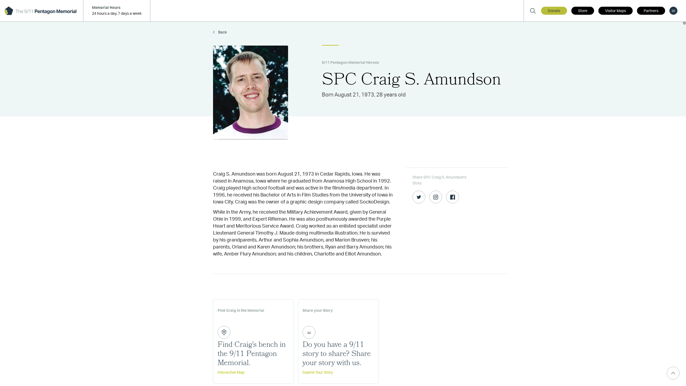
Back (222, 32)
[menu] (673, 11)
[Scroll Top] (673, 373)
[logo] (40, 10)
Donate (554, 11)
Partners (651, 11)
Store (582, 11)
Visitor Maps (615, 11)
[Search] (533, 11)
